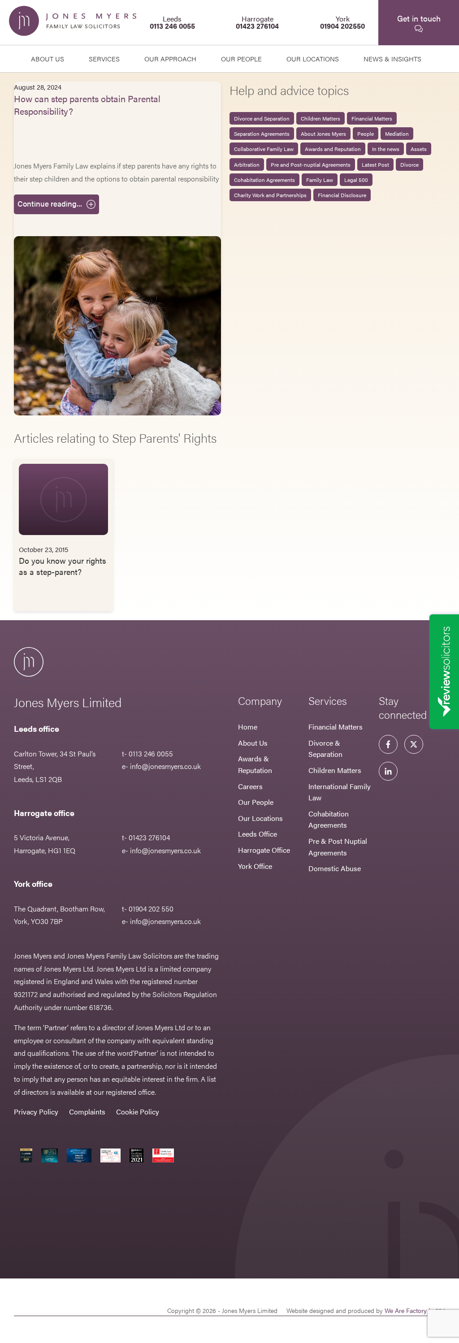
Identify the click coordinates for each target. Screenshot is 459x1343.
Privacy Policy (36, 1111)
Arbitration (247, 164)
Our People (255, 802)
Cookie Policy (137, 1111)
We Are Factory (406, 1310)
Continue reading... (49, 203)
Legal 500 (356, 180)
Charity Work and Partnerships (270, 195)
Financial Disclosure (342, 195)
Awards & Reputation (255, 764)
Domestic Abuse (334, 868)
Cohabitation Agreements (264, 180)
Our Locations (260, 818)
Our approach (170, 58)
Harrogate (257, 22)
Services (104, 58)
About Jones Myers (323, 134)
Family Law (319, 180)
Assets (419, 149)
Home (247, 726)
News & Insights (392, 58)
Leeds (172, 22)
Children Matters (320, 118)
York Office (255, 866)
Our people (241, 58)
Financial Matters (371, 118)
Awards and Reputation (333, 149)
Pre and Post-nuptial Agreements (311, 164)
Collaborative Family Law (264, 149)
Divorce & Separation (325, 749)
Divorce (409, 164)
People (365, 134)
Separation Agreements (262, 134)
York (342, 22)
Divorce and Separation (262, 118)
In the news (385, 149)
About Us (47, 58)
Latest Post (375, 164)
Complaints (87, 1111)
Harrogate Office (264, 850)
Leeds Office (257, 834)
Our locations (312, 58)
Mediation (397, 134)
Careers (250, 786)
